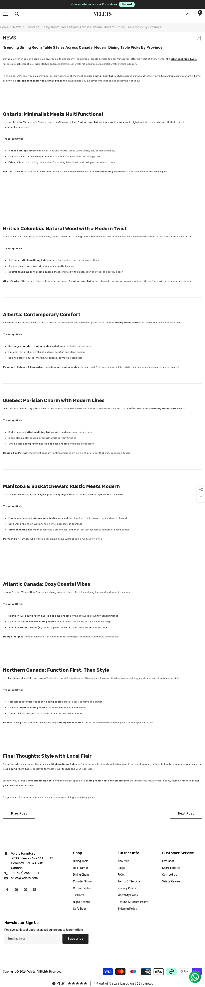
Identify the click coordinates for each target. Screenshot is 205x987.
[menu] (5, 13)
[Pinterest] (25, 889)
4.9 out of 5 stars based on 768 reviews (123, 983)
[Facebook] (7, 889)
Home (4, 27)
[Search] (16, 13)
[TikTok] (34, 889)
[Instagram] (16, 889)
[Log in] (188, 14)
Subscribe (75, 939)
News (17, 27)
